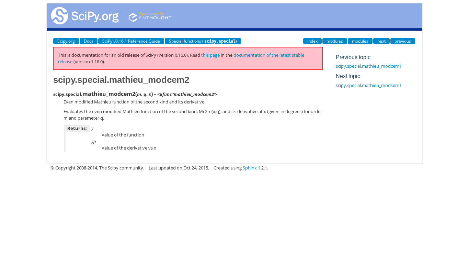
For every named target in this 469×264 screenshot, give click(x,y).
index (312, 41)
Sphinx (250, 168)
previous (402, 41)
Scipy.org (66, 41)
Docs (88, 41)
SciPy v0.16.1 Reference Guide (131, 41)
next (381, 41)
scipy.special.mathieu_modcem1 (369, 66)
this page (210, 55)
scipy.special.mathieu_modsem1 (369, 85)
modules (335, 41)
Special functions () (203, 41)
